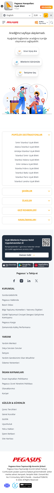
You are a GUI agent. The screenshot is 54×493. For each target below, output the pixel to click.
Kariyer (5, 393)
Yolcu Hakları (8, 429)
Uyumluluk (7, 424)
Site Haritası (7, 438)
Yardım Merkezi (9, 343)
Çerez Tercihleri (9, 409)
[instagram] (23, 280)
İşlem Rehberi (8, 433)
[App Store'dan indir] (10, 264)
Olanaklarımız (8, 388)
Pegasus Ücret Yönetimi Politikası (17, 383)
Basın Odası (7, 305)
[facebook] (16, 280)
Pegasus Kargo (9, 322)
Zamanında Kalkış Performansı (16, 327)
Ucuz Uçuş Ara (30, 51)
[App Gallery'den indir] (41, 264)
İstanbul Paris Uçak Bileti (27, 177)
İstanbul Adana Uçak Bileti (27, 159)
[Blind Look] (25, 485)
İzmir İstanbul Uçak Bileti (27, 142)
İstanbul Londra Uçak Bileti (27, 181)
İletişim (5, 353)
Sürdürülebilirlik (9, 295)
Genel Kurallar (9, 414)
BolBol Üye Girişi (42, 22)
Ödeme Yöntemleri (10, 362)
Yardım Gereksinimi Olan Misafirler (18, 358)
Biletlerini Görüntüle (30, 61)
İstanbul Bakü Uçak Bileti (27, 172)
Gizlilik (5, 419)
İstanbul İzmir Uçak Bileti (27, 155)
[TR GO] (14, 485)
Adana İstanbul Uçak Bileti (27, 146)
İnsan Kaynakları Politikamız (15, 378)
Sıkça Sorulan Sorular (12, 348)
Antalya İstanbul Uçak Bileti (27, 151)
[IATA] (6, 485)
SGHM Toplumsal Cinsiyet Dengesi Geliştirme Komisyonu (23, 316)
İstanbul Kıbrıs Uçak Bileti (27, 168)
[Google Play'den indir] (26, 264)
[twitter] (38, 280)
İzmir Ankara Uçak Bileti (27, 164)
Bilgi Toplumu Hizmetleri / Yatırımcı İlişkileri (22, 309)
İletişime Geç (30, 72)
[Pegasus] (12, 22)
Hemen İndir (25, 255)
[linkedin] (31, 280)
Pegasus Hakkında (10, 300)
